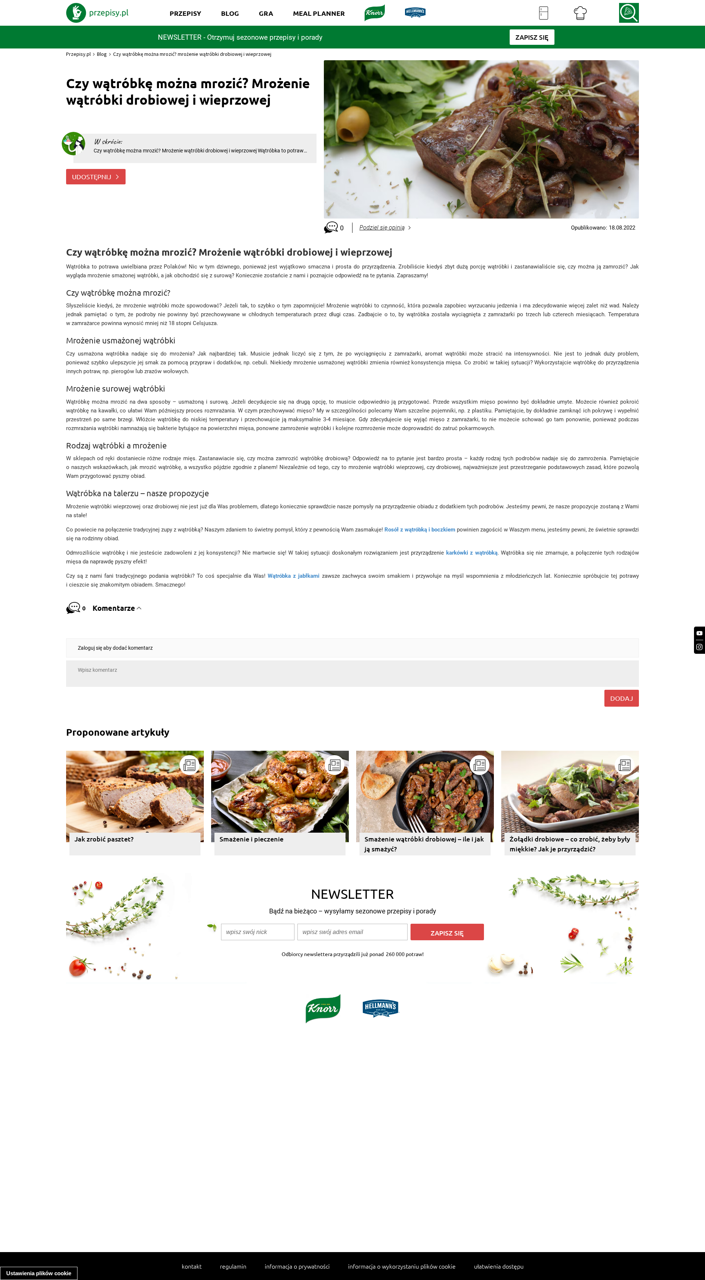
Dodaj (621, 698)
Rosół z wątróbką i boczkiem (419, 529)
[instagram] (699, 647)
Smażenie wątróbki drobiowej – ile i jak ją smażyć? (424, 843)
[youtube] (699, 633)
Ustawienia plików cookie (38, 1273)
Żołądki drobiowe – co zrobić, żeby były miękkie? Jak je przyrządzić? (570, 843)
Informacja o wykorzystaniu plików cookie (402, 1266)
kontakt (192, 1266)
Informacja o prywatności (297, 1266)
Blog (102, 54)
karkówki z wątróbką (472, 552)
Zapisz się (447, 933)
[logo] (97, 13)
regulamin (233, 1266)
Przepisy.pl (78, 54)
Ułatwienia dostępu (499, 1266)
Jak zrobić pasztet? (104, 838)
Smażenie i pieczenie (251, 838)
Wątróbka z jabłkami (293, 576)
